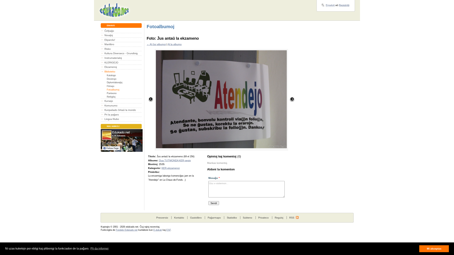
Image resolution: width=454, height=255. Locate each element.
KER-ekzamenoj (171, 168)
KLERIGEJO (111, 62)
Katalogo (111, 75)
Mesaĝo (214, 178)
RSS (291, 217)
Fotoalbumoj (113, 89)
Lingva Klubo (111, 119)
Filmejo (110, 86)
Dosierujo (111, 79)
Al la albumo (175, 44)
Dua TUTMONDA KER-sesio (175, 160)
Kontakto (179, 217)
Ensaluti (330, 5)
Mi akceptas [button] (434, 248)
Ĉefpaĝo (109, 30)
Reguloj (279, 217)
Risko (107, 48)
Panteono (112, 93)
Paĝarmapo (214, 217)
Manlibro (109, 44)
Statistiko (232, 217)
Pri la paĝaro (111, 114)
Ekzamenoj (110, 67)
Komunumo (110, 105)
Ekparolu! (109, 39)
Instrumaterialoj (113, 57)
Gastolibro (196, 217)
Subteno (247, 217)
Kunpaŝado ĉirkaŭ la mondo (120, 110)
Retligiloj (111, 96)
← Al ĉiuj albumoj (156, 44)
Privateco (263, 217)
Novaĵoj (108, 35)
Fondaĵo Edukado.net (127, 230)
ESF (168, 230)
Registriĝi (344, 5)
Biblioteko (109, 71)
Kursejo (108, 101)
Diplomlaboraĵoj (114, 82)
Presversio (162, 217)
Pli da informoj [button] (99, 248)
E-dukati (157, 230)
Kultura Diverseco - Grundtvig (121, 53)
